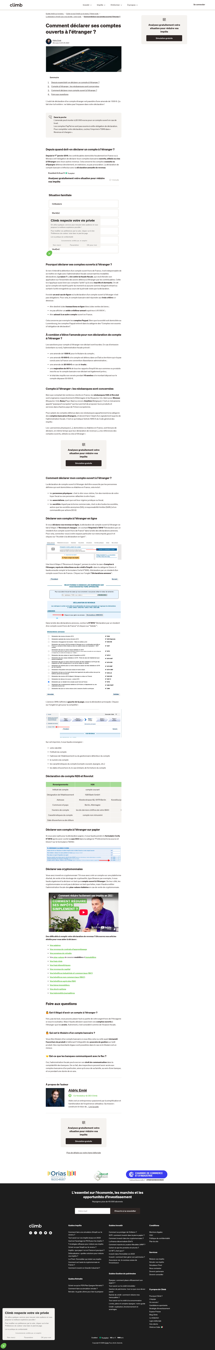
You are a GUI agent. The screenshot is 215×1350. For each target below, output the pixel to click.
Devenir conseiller (156, 1274)
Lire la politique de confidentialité (16, 1329)
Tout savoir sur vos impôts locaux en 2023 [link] (84, 1238)
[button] (3, 1346)
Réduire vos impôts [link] (156, 1259)
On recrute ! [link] (153, 1302)
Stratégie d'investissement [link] (159, 1308)
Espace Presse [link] (155, 1311)
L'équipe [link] (152, 1299)
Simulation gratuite (83, 463)
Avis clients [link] (153, 1324)
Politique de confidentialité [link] (159, 1238)
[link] (199, 4)
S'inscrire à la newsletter (125, 1211)
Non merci (11, 1337)
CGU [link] (151, 1235)
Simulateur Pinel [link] (155, 1265)
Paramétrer (28, 1337)
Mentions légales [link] (155, 1232)
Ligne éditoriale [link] (155, 1321)
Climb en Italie (154, 1327)
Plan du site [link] (153, 1241)
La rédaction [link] (154, 1318)
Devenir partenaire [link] (156, 1271)
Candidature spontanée (158, 1305)
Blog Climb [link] (153, 1315)
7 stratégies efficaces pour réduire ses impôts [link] (85, 1244)
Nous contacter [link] (155, 1268)
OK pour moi (46, 1337)
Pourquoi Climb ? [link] (155, 1296)
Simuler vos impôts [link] (156, 1262)
